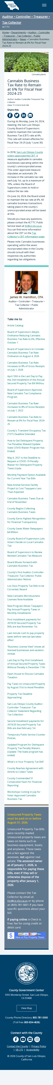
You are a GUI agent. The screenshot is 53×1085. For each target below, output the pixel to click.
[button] (44, 5)
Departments (18, 32)
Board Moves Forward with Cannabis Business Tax (22, 564)
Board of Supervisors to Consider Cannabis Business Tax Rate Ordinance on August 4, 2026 (25, 352)
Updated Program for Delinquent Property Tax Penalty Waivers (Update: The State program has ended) (25, 750)
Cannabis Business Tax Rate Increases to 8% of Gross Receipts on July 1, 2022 (26, 407)
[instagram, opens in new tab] (37, 1039)
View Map (29, 1008)
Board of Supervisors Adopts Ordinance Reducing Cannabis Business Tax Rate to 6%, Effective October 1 (26, 337)
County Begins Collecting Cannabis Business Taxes (21, 510)
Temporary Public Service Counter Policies (26, 736)
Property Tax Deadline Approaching (19, 695)
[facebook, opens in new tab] (16, 1039)
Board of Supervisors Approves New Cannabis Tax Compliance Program (24, 393)
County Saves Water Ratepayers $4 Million (25, 530)
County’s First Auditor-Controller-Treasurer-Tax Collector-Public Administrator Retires (25, 576)
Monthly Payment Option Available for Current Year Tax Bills (26, 476)
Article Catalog (15, 325)
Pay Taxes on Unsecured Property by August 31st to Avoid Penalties (26, 685)
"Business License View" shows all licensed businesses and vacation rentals (25, 650)
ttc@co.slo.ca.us (33, 226)
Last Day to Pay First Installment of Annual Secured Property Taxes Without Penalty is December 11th (26, 664)
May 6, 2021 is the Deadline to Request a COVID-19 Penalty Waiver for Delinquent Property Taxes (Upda (24, 463)
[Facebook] (10, 115)
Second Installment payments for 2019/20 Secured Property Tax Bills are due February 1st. (25, 724)
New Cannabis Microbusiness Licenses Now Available (23, 597)
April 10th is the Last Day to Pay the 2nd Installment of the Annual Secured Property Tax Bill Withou (25, 380)
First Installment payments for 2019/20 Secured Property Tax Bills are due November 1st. (24, 623)
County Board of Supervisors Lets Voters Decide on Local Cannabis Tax (26, 542)
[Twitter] (17, 115)
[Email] (30, 115)
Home (5, 32)
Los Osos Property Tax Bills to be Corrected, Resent (25, 587)
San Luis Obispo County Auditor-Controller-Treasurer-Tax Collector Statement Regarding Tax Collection (25, 709)
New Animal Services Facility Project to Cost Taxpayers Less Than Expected (24, 488)
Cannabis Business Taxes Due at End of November (25, 500)
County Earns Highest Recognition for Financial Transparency (26, 520)
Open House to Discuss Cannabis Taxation (25, 675)
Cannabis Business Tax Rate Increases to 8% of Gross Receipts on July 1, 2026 (26, 366)
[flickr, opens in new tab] (30, 1039)
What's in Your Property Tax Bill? (25, 761)
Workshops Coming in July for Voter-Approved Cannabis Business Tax (23, 795)
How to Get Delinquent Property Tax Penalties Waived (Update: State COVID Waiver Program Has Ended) (25, 446)
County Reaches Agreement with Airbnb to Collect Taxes (25, 770)
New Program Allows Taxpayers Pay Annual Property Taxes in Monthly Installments (25, 609)
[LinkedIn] (23, 115)
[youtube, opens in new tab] (23, 1039)
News (23, 39)
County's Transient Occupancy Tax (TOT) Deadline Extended (26, 432)
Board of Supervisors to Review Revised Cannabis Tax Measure (24, 554)
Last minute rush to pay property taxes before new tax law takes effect (25, 636)
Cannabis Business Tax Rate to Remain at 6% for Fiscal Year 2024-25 (25, 43)
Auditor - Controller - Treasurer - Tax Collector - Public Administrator (26, 36)
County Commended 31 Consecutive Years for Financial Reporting (24, 782)
